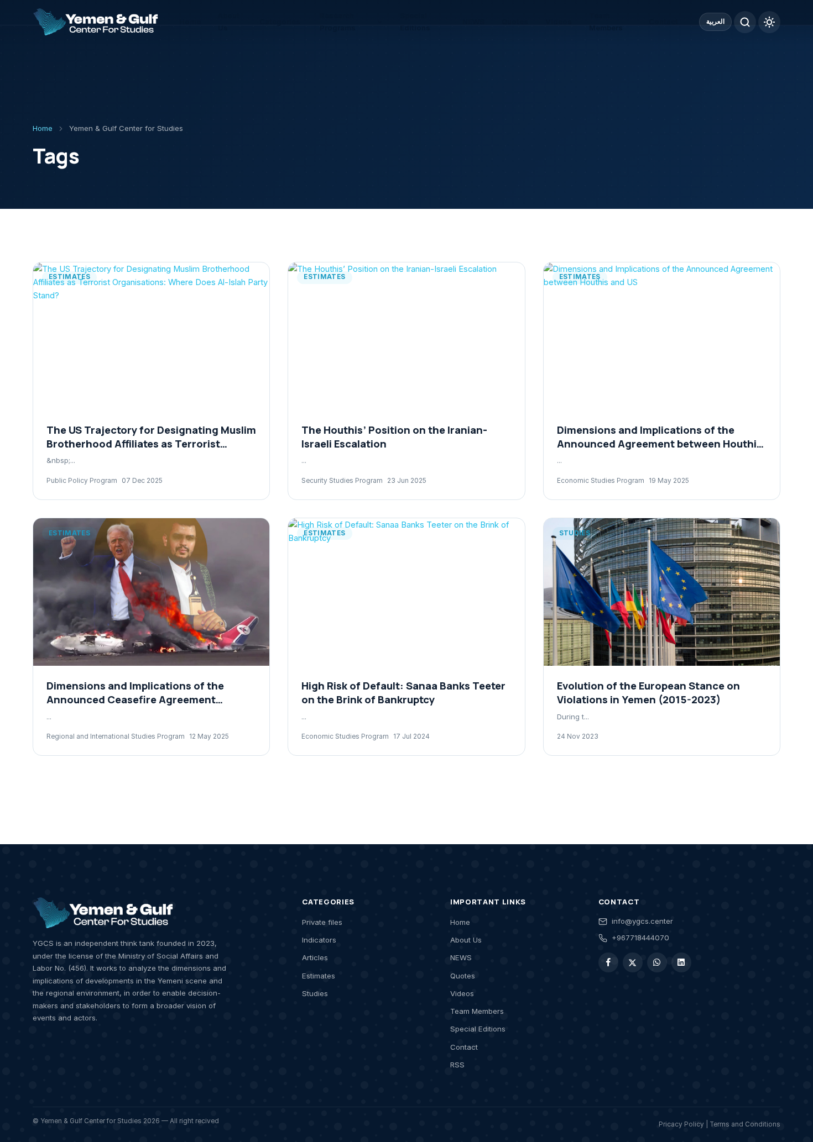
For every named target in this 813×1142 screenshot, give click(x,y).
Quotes (515, 21)
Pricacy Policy (681, 1124)
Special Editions (415, 21)
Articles (315, 957)
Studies (315, 993)
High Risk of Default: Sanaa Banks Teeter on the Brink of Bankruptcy (403, 692)
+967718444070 (640, 937)
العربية (715, 21)
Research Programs (338, 21)
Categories (279, 21)
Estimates (318, 975)
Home (190, 21)
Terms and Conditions (745, 1124)
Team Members (606, 21)
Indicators (319, 939)
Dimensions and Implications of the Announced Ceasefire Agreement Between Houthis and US (135, 699)
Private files (322, 922)
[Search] (745, 22)
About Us (228, 21)
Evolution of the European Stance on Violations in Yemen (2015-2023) (648, 692)
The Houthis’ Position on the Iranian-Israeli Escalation (394, 437)
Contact (663, 21)
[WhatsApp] (657, 962)
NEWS (473, 21)
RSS (457, 1064)
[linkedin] (681, 962)
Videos (558, 21)
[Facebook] (608, 962)
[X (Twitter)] (633, 962)
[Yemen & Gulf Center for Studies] (95, 22)
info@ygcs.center (642, 921)
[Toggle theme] (769, 22)
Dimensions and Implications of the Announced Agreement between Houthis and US (659, 444)
